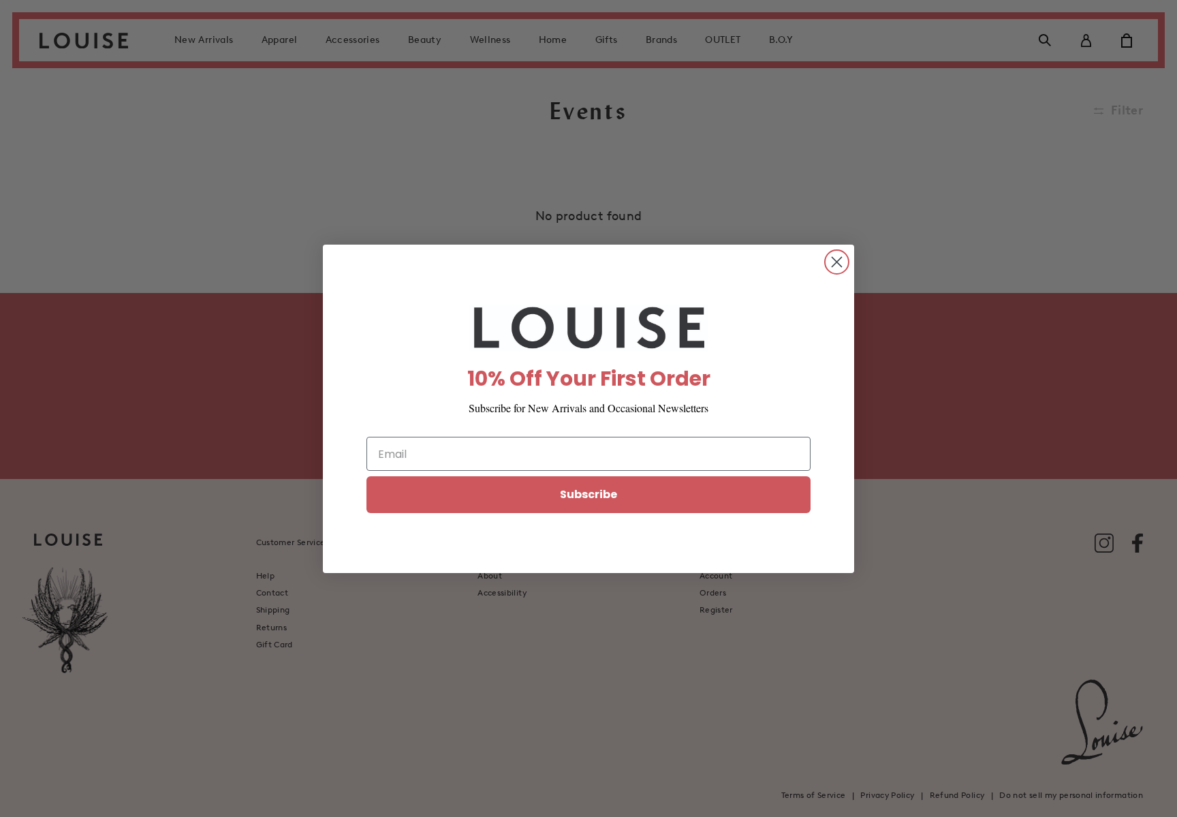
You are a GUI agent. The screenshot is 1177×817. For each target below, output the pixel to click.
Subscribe (588, 494)
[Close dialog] (837, 262)
